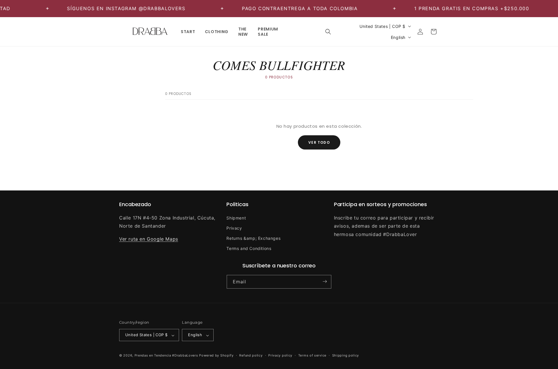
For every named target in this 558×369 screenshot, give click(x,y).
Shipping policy (345, 355)
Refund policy (250, 355)
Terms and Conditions (248, 248)
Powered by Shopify (216, 356)
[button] (328, 31)
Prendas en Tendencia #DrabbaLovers (166, 356)
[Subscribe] (324, 281)
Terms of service (312, 355)
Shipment (236, 217)
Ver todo (319, 142)
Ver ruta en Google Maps (148, 239)
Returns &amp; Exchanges (253, 237)
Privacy (234, 227)
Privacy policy (280, 355)
